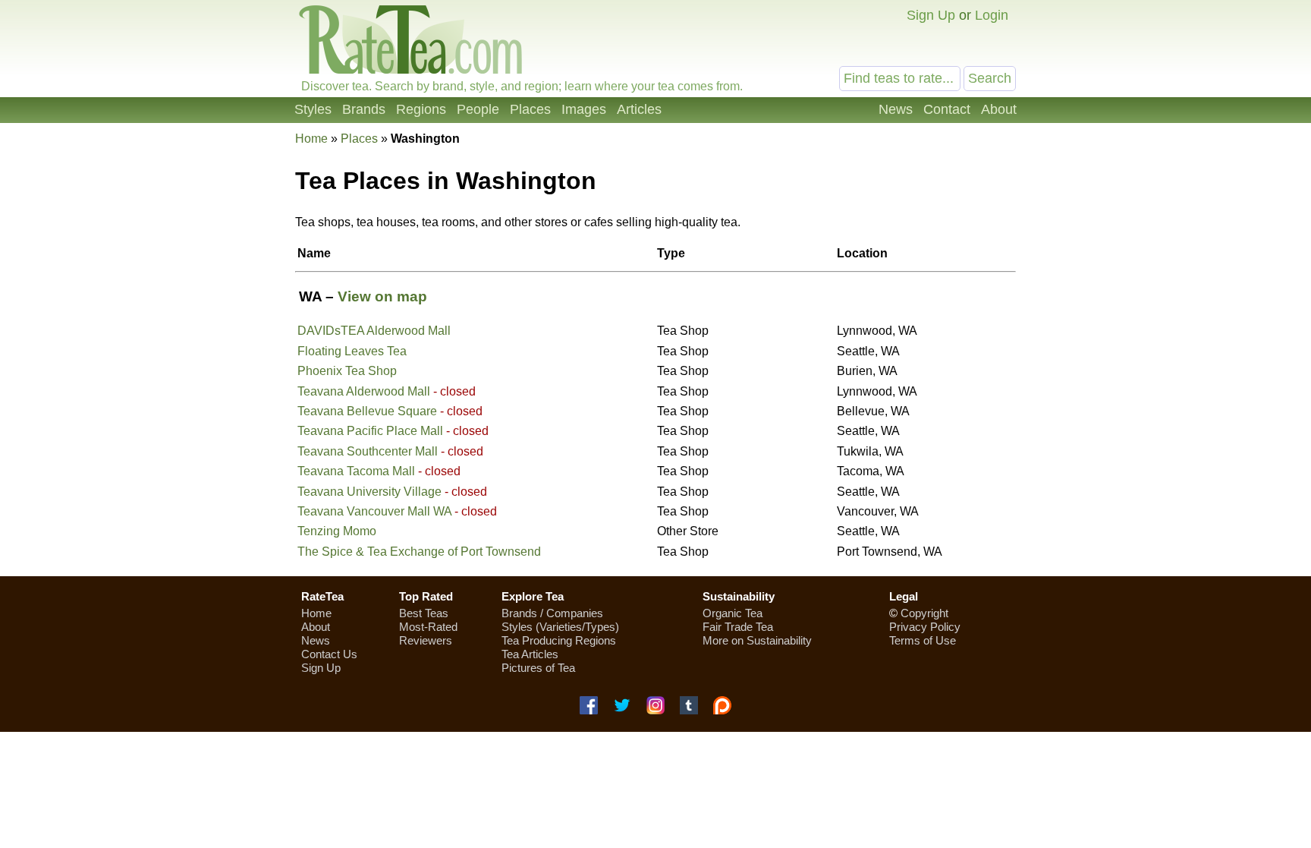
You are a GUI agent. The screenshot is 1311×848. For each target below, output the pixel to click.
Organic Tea (732, 613)
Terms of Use (922, 640)
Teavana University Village (369, 491)
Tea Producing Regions (558, 640)
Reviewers (425, 640)
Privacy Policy (924, 626)
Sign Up (931, 15)
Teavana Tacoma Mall (356, 471)
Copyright (924, 613)
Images (583, 109)
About (999, 109)
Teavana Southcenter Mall (367, 451)
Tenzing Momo (336, 531)
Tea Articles (529, 654)
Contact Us (329, 654)
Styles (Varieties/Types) (560, 626)
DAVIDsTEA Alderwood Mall (374, 330)
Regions (421, 109)
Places (530, 109)
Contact (946, 109)
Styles (313, 109)
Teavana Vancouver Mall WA (374, 511)
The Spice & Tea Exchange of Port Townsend (419, 551)
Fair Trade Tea (738, 626)
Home (311, 138)
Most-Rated (428, 626)
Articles (639, 109)
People (478, 109)
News (896, 109)
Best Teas (423, 613)
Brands (363, 109)
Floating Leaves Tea (352, 351)
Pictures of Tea (538, 667)
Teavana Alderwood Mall (363, 391)
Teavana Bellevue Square (367, 411)
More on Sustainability (757, 640)
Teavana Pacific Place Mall (370, 430)
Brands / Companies (552, 613)
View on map (382, 296)
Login (991, 15)
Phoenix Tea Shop (347, 370)
